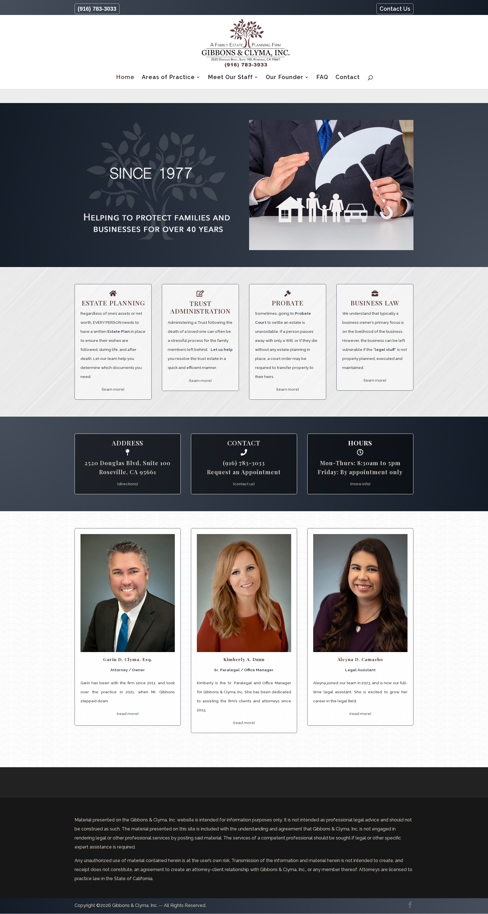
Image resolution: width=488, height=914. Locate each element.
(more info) (360, 484)
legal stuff (385, 349)
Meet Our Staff (230, 77)
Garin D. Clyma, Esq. (127, 659)
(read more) (128, 713)
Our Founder (284, 77)
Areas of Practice (168, 77)
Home (125, 77)
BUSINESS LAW (374, 302)
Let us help (222, 349)
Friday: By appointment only (360, 472)
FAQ (322, 77)
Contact (348, 77)
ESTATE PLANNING (113, 302)
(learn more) (113, 389)
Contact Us (395, 8)
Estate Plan (118, 331)
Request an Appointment (244, 472)
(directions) (127, 484)
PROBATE (288, 302)
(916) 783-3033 (97, 9)
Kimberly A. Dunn (244, 659)
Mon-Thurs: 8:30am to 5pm (360, 463)
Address (127, 442)
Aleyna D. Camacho (360, 659)
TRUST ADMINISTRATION (200, 307)
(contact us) (244, 484)
